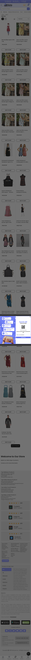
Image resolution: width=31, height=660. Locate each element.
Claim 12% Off (23, 337)
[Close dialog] (30, 316)
